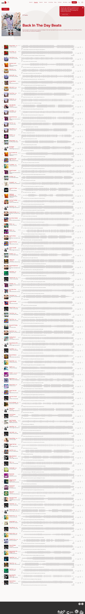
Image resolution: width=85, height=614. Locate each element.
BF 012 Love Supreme (13, 540)
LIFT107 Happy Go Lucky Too (14, 339)
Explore (41, 2)
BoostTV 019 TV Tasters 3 (13, 522)
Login (69, 2)
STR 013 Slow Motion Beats (14, 558)
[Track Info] (21, 49)
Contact (60, 2)
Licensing (50, 2)
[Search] (8, 2)
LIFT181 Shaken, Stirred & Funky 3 (14, 262)
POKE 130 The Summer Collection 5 (13, 66)
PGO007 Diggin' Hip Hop (13, 446)
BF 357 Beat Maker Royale (13, 177)
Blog (55, 2)
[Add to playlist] (76, 47)
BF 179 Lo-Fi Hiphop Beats (13, 451)
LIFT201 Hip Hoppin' (12, 439)
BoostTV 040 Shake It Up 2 (14, 202)
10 (19, 206)
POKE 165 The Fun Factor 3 (13, 83)
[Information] (80, 47)
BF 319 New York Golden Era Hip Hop (14, 213)
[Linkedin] (82, 604)
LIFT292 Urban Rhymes (13, 107)
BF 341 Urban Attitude (13, 190)
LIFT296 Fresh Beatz (12, 52)
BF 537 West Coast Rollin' (13, 58)
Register (74, 2)
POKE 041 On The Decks (13, 303)
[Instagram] (79, 604)
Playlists (36, 2)
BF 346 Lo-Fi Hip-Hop (13, 225)
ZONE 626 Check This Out (13, 160)
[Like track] (18, 45)
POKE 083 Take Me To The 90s (14, 291)
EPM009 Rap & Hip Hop (13, 422)
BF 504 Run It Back (12, 94)
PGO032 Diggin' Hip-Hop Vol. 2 (14, 148)
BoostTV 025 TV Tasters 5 (13, 403)
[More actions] (82, 47)
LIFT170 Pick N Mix (12, 272)
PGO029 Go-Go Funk (13, 374)
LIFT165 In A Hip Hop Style (13, 308)
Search (30, 2)
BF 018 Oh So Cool (12, 385)
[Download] (78, 47)
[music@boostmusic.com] (82, 2)
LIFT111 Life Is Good (12, 327)
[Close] (82, 7)
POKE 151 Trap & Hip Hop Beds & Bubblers (14, 119)
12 (19, 147)
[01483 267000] (79, 2)
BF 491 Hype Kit (12, 136)
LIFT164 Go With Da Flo (13, 362)
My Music (65, 2)
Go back (5, 9)
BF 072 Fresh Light (12, 469)
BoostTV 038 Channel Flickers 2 (14, 220)
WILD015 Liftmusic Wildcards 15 (14, 183)
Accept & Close (65, 14)
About (45, 2)
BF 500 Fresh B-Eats (12, 70)
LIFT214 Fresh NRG (12, 231)
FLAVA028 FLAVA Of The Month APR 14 (14, 500)
